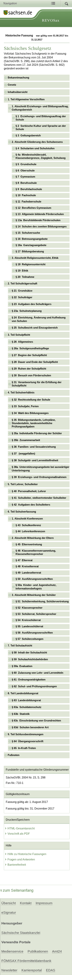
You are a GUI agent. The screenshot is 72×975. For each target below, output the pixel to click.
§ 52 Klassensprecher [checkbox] (29, 607)
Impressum (44, 903)
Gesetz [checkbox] (12, 84)
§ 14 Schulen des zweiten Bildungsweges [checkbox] (41, 226)
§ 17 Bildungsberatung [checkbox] (30, 251)
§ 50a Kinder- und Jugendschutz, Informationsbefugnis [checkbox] (36, 587)
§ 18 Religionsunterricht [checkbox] (30, 264)
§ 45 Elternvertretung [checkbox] (29, 544)
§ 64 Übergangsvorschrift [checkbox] (27, 741)
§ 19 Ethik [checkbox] (22, 270)
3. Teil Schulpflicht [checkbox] (19, 334)
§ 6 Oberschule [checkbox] (25, 170)
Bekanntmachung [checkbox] (18, 77)
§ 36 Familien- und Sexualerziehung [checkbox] (34, 446)
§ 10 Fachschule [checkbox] (26, 195)
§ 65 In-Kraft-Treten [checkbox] (24, 748)
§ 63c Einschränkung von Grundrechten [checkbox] (36, 720)
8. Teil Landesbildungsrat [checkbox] (23, 693)
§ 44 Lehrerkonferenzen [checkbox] (30, 531)
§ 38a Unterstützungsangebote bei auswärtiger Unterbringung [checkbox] (40, 469)
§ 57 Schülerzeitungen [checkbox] (29, 639)
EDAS (50, 970)
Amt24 (57, 951)
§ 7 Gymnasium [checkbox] (25, 176)
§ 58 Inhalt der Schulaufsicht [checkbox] (29, 652)
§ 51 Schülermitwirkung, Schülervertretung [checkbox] (42, 601)
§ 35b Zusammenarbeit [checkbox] (26, 440)
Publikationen (38, 951)
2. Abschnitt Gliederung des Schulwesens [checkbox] (37, 142)
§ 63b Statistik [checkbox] (21, 714)
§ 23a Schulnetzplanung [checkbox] (27, 311)
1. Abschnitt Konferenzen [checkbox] (27, 518)
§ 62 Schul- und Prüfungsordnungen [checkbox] (34, 686)
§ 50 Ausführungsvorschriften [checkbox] (34, 579)
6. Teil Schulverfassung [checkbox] (22, 511)
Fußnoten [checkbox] (13, 755)
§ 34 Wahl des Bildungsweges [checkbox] (30, 413)
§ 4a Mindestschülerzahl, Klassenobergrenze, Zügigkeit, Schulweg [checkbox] (41, 156)
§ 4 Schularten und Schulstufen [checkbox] (35, 148)
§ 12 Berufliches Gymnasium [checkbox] (33, 207)
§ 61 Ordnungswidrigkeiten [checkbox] (28, 679)
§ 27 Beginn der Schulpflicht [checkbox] (29, 355)
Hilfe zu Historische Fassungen (27, 854)
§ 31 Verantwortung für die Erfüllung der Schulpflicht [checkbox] (37, 384)
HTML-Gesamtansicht (21, 828)
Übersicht (8, 903)
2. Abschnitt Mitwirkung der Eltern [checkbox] (33, 538)
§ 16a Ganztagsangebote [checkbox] (31, 245)
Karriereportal (31, 970)
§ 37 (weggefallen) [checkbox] (23, 453)
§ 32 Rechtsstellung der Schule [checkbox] (31, 399)
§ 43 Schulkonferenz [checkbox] (28, 525)
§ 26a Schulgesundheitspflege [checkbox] (30, 348)
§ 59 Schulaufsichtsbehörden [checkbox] (30, 659)
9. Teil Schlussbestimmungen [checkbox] (25, 734)
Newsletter (9, 970)
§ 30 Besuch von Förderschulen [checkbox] (31, 375)
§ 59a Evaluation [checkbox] (22, 666)
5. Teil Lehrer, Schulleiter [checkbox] (23, 484)
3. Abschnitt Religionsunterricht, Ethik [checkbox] (35, 258)
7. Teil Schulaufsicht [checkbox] (20, 645)
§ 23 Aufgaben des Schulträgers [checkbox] (31, 304)
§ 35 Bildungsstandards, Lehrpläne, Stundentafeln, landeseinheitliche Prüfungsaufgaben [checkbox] (34, 423)
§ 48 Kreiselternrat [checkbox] (27, 566)
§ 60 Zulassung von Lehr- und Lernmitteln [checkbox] (37, 672)
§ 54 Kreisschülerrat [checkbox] (28, 620)
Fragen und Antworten (21, 859)
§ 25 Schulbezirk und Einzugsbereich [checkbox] (35, 327)
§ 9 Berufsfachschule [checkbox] (29, 189)
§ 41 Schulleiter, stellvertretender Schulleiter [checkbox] (39, 497)
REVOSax (50, 20)
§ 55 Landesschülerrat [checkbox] (29, 626)
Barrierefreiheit (17, 864)
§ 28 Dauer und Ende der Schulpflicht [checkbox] (35, 362)
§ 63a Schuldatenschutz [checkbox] (26, 707)
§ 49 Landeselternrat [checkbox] (28, 572)
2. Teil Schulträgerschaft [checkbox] (22, 283)
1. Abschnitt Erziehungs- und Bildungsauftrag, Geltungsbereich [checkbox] (40, 108)
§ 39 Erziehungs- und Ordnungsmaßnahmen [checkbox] (39, 477)
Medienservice (12, 951)
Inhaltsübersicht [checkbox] (17, 92)
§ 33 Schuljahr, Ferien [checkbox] (25, 406)
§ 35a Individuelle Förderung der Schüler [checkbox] (37, 433)
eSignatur (8, 912)
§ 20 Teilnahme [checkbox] (25, 277)
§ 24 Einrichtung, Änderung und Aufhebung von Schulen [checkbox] (39, 319)
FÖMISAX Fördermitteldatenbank (26, 961)
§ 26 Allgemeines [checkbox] (22, 341)
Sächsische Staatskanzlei (20, 933)
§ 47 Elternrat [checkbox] (24, 560)
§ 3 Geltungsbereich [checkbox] (28, 135)
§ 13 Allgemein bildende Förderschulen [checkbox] (40, 214)
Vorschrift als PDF (19, 833)
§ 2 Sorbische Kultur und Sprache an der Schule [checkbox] (41, 128)
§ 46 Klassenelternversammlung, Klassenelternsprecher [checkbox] (36, 552)
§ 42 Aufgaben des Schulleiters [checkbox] (31, 504)
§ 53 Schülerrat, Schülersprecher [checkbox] (36, 614)
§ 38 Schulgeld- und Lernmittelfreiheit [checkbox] (35, 460)
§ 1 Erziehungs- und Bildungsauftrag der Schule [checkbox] (41, 118)
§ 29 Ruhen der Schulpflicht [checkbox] (29, 368)
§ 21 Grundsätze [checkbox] (22, 290)
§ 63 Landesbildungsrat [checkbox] (26, 700)
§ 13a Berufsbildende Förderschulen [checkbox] (38, 220)
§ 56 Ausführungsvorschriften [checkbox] (34, 632)
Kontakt (25, 903)
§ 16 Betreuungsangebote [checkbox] (32, 239)
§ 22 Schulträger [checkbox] (22, 297)
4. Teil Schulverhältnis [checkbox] (21, 392)
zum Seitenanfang (18, 890)
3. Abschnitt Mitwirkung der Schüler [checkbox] (34, 595)
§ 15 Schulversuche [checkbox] (28, 232)
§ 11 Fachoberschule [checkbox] (28, 201)
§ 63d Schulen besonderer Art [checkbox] (30, 727)
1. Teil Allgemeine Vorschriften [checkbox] (26, 99)
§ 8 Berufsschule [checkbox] (26, 183)
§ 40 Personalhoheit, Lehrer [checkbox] (29, 491)
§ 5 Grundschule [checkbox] (26, 164)
